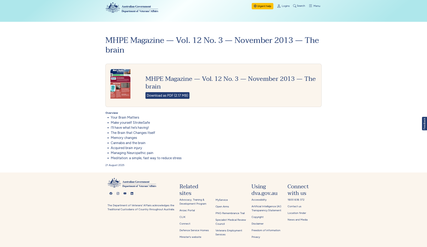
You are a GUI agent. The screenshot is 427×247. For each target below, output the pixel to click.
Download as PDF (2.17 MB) (167, 95)
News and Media (298, 219)
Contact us (294, 206)
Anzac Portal (187, 210)
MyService (222, 199)
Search (300, 5)
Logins (285, 5)
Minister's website (190, 237)
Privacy (256, 237)
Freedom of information (266, 230)
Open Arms (222, 206)
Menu (316, 5)
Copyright (258, 217)
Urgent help (264, 6)
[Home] (134, 7)
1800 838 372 (296, 199)
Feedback (424, 123)
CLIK (182, 217)
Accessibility (259, 199)
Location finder (297, 213)
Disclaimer (258, 223)
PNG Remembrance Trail (230, 213)
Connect (184, 223)
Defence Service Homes (194, 230)
